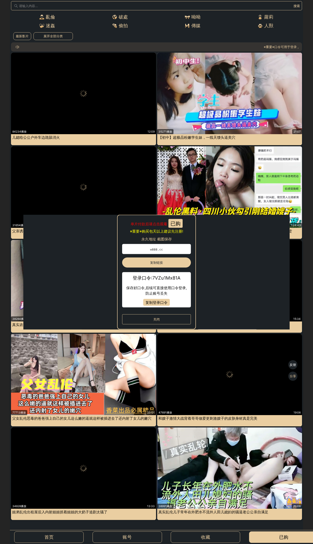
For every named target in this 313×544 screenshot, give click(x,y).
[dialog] (156, 272)
